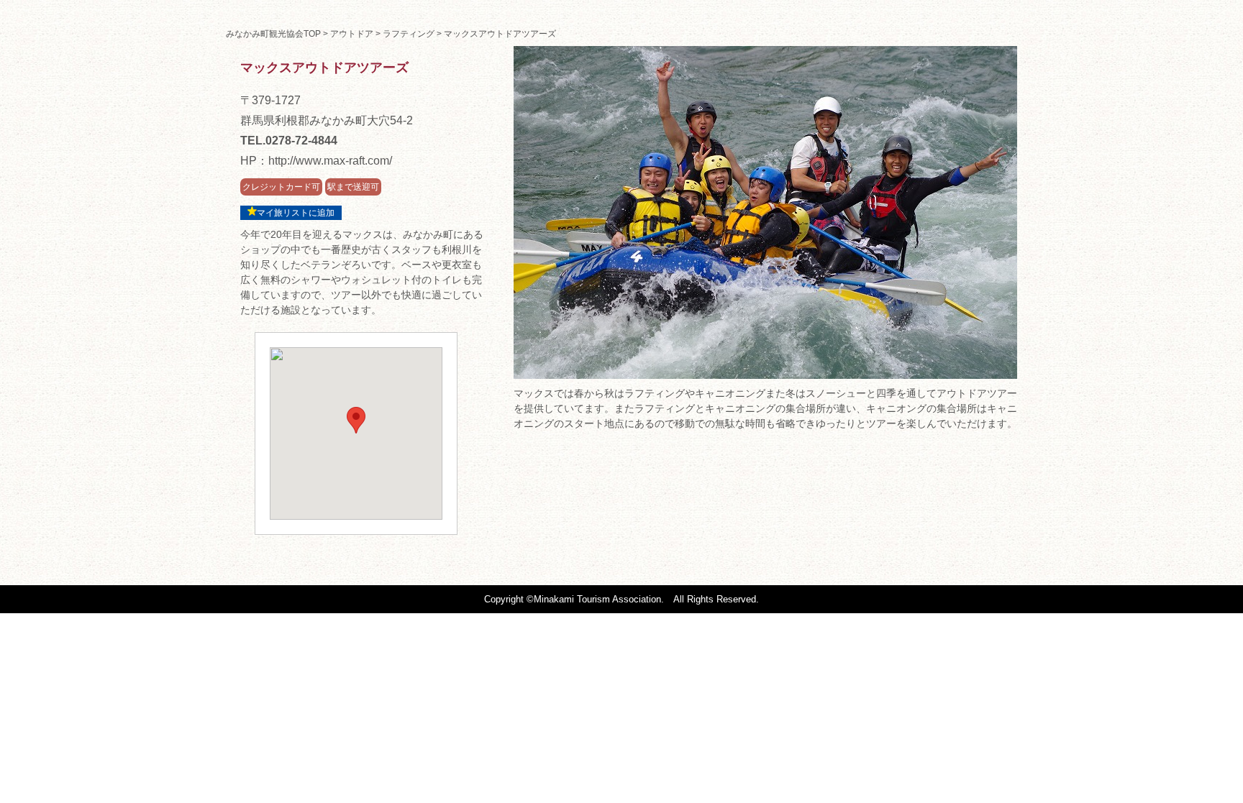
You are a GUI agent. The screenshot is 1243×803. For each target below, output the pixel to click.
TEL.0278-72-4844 (288, 140)
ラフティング (408, 34)
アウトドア (351, 34)
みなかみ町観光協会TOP (273, 34)
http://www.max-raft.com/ (330, 161)
